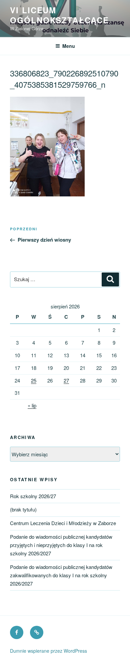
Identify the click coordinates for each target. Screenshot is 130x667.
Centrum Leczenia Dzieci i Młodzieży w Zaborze (63, 522)
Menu (68, 46)
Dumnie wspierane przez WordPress (48, 650)
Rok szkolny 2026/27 (33, 496)
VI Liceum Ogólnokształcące (59, 15)
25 (33, 380)
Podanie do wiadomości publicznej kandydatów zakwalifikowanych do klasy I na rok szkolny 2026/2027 (61, 575)
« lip (32, 405)
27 (66, 380)
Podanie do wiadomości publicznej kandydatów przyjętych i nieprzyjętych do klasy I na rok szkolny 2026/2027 (61, 545)
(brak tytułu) (23, 509)
